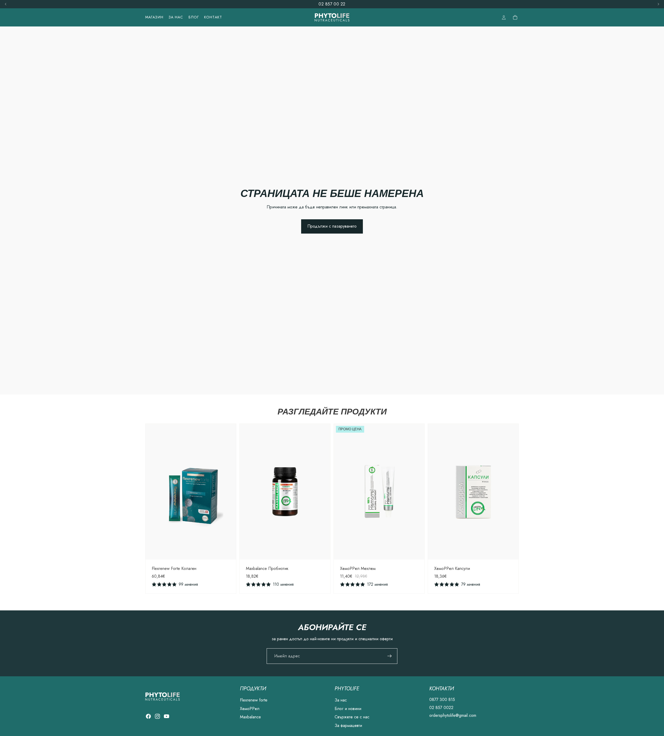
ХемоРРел (249, 709)
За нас (341, 700)
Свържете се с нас (352, 717)
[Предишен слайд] (153, 491)
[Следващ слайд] (228, 491)
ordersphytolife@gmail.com (452, 715)
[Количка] (515, 17)
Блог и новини (348, 709)
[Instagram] (157, 716)
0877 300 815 (442, 700)
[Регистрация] (389, 656)
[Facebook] (148, 716)
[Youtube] (166, 716)
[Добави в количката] (228, 551)
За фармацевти (348, 725)
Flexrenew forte (253, 700)
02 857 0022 (441, 708)
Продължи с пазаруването (332, 226)
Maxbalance (250, 717)
